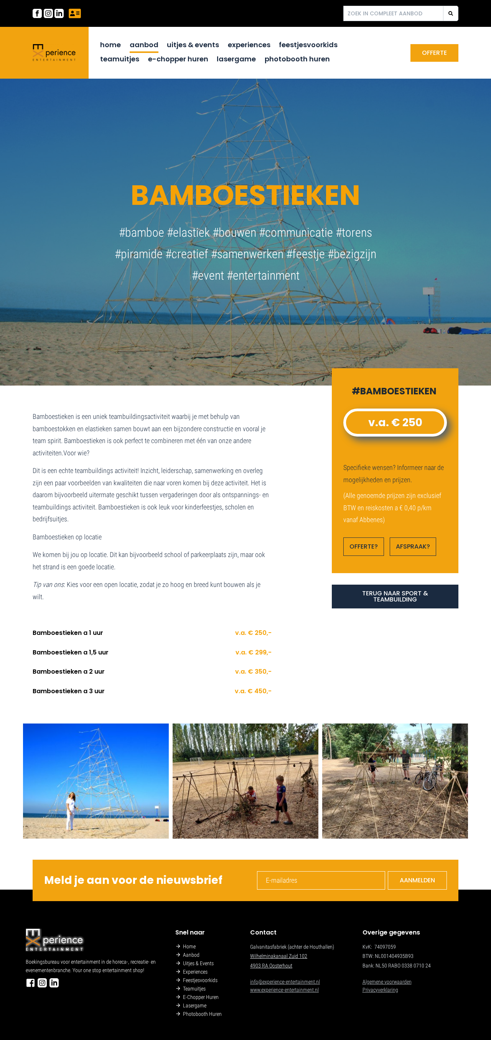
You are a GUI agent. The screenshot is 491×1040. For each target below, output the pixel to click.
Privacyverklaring (380, 990)
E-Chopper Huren (178, 59)
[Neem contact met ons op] (74, 13)
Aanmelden (417, 880)
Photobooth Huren (297, 59)
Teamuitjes (119, 59)
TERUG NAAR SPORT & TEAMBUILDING (395, 596)
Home (110, 44)
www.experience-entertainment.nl (284, 990)
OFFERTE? (363, 546)
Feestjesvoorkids (308, 44)
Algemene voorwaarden (387, 982)
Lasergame (236, 59)
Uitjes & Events (193, 44)
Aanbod (144, 44)
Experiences (249, 44)
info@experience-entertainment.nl (285, 982)
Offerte (434, 52)
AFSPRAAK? (413, 546)
